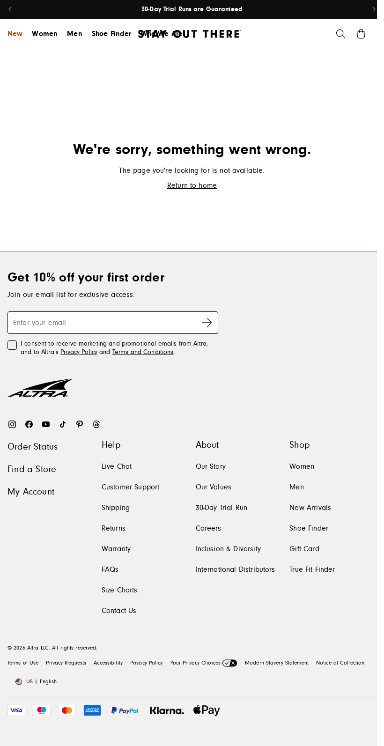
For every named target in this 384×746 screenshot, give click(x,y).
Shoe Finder (112, 34)
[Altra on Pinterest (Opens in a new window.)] (79, 424)
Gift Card (304, 549)
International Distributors (235, 569)
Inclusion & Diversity (228, 549)
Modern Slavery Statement (277, 663)
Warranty (116, 549)
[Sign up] (207, 322)
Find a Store (31, 469)
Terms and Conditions (143, 352)
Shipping (116, 507)
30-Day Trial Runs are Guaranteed (192, 9)
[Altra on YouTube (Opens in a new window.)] (46, 424)
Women (45, 34)
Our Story (211, 466)
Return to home (192, 185)
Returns (114, 528)
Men (74, 34)
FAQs (110, 569)
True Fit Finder (312, 569)
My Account (30, 492)
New (14, 34)
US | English (41, 682)
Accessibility (108, 663)
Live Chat (117, 466)
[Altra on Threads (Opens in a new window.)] (96, 424)
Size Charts (120, 590)
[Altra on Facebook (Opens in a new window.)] (29, 424)
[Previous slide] (10, 9)
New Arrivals (310, 507)
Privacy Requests (66, 663)
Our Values (214, 487)
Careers (209, 528)
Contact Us (119, 610)
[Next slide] (374, 9)
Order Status (32, 447)
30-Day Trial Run (222, 507)
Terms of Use (22, 663)
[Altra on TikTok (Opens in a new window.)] (62, 424)
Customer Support (131, 487)
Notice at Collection (340, 663)
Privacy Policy (78, 352)
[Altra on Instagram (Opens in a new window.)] (12, 424)
